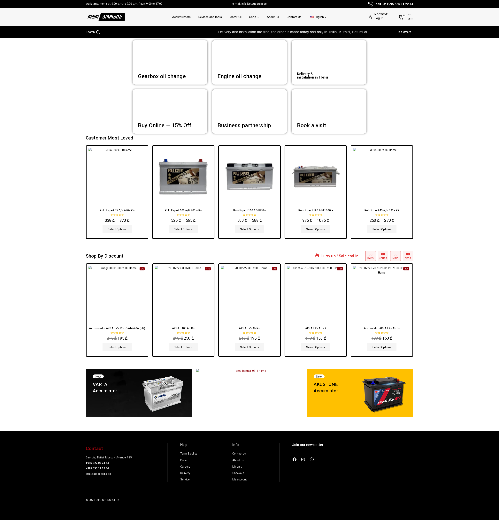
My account (239, 479)
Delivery (185, 473)
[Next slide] (412, 192)
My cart (237, 466)
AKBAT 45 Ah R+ (315, 328)
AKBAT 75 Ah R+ (249, 328)
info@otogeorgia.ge (254, 3)
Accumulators (181, 17)
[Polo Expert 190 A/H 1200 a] (315, 176)
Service (185, 479)
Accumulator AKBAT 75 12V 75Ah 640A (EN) (117, 328)
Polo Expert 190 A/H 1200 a (315, 210)
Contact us (239, 453)
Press (184, 460)
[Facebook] (294, 459)
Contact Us (294, 17)
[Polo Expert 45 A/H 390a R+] (382, 176)
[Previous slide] (87, 192)
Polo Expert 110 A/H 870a (249, 210)
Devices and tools (210, 17)
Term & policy (188, 453)
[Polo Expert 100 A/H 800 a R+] (183, 176)
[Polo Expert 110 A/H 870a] (249, 176)
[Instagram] (303, 459)
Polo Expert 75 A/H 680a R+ (117, 210)
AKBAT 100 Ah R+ (183, 328)
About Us (273, 17)
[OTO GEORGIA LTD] (105, 17)
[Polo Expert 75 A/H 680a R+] (117, 176)
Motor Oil (236, 17)
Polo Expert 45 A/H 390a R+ (382, 210)
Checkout (238, 473)
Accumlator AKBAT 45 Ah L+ (382, 328)
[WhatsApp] (311, 459)
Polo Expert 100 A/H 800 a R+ (183, 210)
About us (238, 460)
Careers (185, 466)
